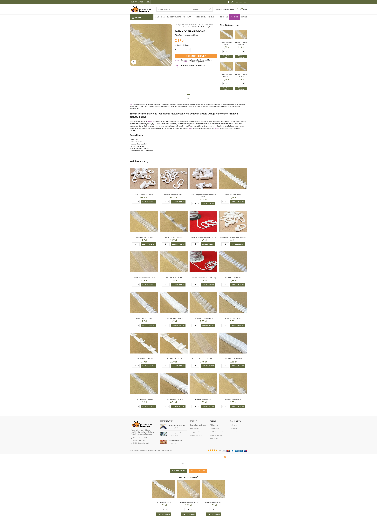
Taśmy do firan (186, 27)
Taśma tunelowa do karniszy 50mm (144, 277)
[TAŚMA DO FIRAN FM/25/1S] (144, 384)
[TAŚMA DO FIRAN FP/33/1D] (174, 302)
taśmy (190, 128)
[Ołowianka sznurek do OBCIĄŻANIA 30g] (203, 262)
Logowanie (233, 428)
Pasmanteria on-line (191, 25)
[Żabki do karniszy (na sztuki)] (144, 179)
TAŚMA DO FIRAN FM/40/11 (144, 237)
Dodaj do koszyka (196, 56)
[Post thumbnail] (163, 426)
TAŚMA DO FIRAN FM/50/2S (188, 502)
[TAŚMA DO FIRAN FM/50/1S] (203, 302)
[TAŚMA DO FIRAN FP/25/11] (226, 34)
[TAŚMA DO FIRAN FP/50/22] (174, 343)
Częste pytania (214, 428)
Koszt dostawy (194, 428)
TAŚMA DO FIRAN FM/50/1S (203, 318)
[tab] (188, 97)
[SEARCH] (210, 9)
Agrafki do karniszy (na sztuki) (173, 194)
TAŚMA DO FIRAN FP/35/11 (143, 318)
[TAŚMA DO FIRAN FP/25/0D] (233, 343)
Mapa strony (214, 438)
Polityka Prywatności (216, 432)
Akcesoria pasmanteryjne (177, 433)
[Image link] (143, 424)
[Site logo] (142, 9)
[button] (226, 56)
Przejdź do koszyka (198, 470)
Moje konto (233, 425)
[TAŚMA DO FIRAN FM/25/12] (241, 66)
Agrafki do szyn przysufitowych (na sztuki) (233, 237)
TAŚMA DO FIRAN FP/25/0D (233, 359)
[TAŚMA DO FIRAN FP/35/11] (144, 302)
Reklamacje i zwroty (196, 435)
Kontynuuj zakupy (178, 470)
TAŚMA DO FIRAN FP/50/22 (173, 359)
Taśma (132, 104)
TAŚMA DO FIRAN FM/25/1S (144, 399)
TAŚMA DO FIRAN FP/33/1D (174, 318)
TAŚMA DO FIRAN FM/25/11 (233, 277)
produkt (150, 121)
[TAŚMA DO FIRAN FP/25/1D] (174, 384)
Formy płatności (195, 432)
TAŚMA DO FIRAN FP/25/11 (233, 194)
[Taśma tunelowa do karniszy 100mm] (203, 343)
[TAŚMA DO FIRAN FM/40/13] (203, 384)
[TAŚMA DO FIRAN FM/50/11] (174, 262)
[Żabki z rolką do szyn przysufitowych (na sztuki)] (203, 179)
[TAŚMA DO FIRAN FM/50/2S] (241, 34)
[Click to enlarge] (133, 62)
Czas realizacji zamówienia (198, 425)
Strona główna (179, 25)
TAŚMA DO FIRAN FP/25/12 (144, 359)
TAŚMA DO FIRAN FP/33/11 (233, 318)
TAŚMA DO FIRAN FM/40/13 (203, 399)
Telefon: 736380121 (139, 440)
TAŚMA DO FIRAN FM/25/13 (233, 399)
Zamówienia (233, 432)
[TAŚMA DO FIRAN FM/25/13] (233, 384)
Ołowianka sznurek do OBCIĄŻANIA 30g (203, 277)
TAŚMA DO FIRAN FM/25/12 (174, 237)
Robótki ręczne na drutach (177, 425)
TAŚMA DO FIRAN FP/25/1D (174, 399)
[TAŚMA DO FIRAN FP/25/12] (144, 343)
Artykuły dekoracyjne (175, 440)
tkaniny (217, 128)
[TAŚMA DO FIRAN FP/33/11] (233, 302)
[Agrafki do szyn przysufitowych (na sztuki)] (233, 221)
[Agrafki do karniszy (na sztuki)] (174, 179)
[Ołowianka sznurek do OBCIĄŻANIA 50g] (203, 221)
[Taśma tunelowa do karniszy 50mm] (144, 262)
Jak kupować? (214, 425)
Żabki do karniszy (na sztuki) (144, 194)
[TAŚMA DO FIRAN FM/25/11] (233, 262)
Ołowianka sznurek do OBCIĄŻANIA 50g (203, 237)
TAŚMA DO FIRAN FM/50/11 (174, 277)
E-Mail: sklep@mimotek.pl (141, 443)
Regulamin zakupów (216, 435)
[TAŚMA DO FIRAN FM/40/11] (226, 66)
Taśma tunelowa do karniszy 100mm (203, 359)
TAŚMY (201, 25)
